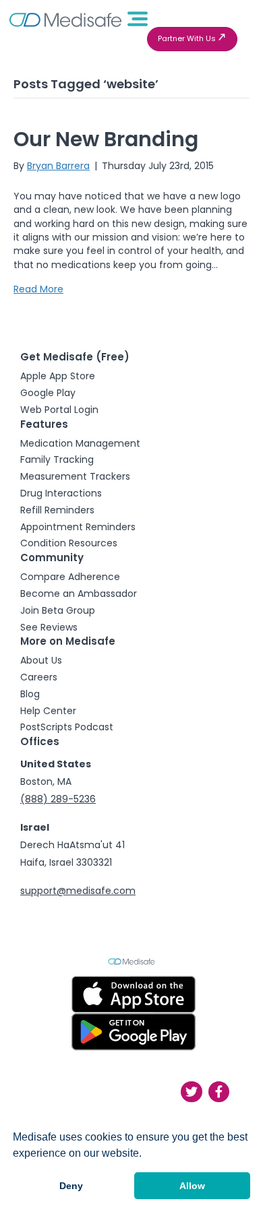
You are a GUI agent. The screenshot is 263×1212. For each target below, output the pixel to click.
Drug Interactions (61, 493)
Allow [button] (192, 1185)
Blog (30, 694)
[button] (192, 39)
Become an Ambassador (78, 593)
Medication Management (80, 443)
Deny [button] (71, 1185)
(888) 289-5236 (58, 799)
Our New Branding (105, 139)
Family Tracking (57, 459)
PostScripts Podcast (66, 727)
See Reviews (49, 627)
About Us (41, 660)
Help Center (48, 710)
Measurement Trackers (75, 476)
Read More (38, 289)
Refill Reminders (57, 510)
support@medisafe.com (78, 890)
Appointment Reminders (78, 527)
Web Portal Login (59, 409)
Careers (38, 677)
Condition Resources (68, 543)
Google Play (48, 393)
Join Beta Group (57, 610)
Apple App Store (57, 376)
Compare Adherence (70, 576)
